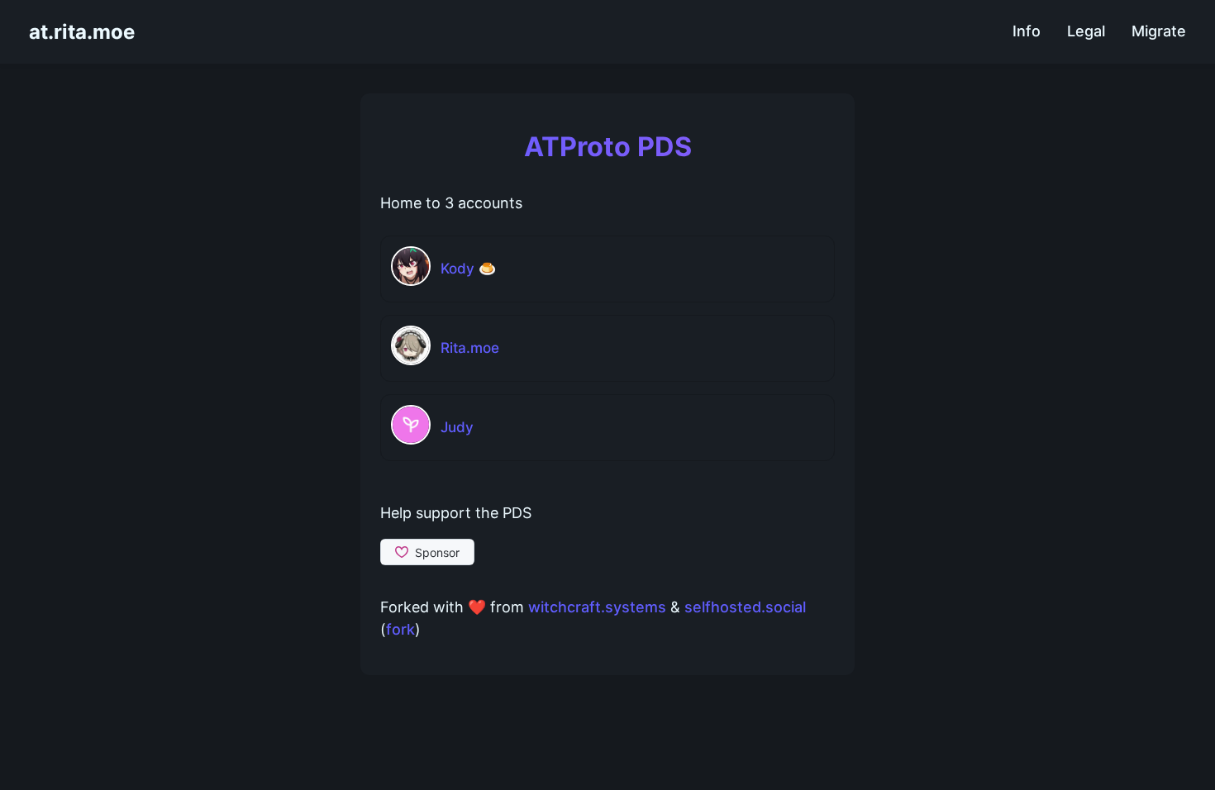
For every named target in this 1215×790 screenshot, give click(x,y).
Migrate (1159, 31)
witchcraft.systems (597, 607)
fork (400, 629)
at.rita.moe (82, 32)
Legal (1086, 31)
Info (1026, 31)
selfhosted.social (745, 607)
